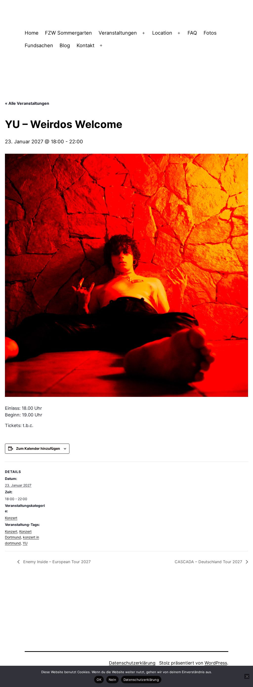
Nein (112, 680)
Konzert (11, 518)
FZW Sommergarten (68, 33)
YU (25, 543)
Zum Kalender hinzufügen (38, 448)
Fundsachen (39, 45)
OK (99, 680)
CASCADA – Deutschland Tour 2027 (209, 561)
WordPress (216, 663)
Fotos (210, 33)
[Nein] (246, 676)
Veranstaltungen (118, 33)
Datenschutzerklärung (132, 663)
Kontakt (85, 45)
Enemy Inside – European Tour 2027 (56, 561)
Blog (65, 45)
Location (162, 33)
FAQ (192, 33)
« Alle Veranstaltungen (27, 103)
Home (32, 33)
